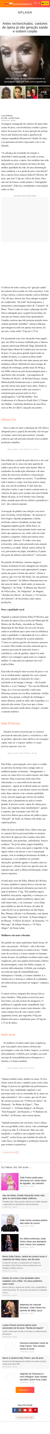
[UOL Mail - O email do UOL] (35, 3)
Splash (25, 12)
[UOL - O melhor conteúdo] (9, 4)
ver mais (23, 1390)
